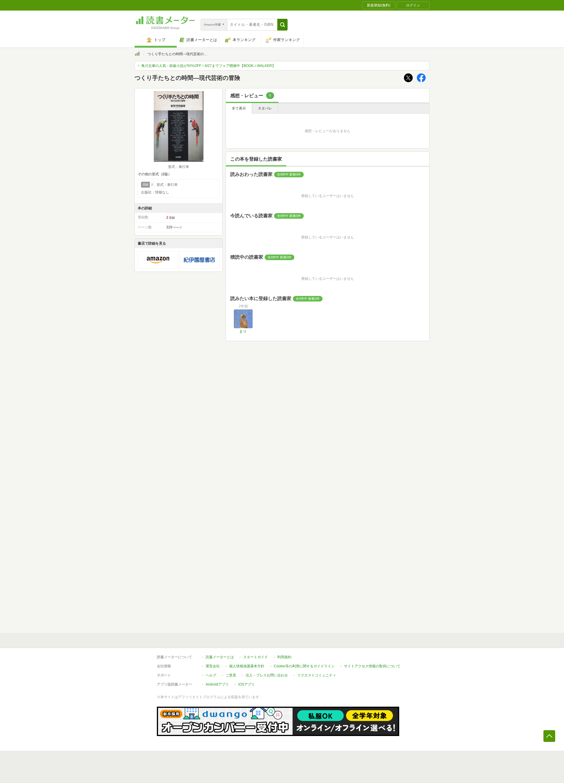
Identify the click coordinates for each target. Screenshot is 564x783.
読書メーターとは (220, 657)
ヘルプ (211, 675)
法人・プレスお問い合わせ (267, 675)
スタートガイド (255, 657)
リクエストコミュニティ (316, 675)
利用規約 (284, 657)
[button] (282, 25)
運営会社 (213, 666)
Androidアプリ (217, 684)
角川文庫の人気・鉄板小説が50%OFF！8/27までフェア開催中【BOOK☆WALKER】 (208, 66)
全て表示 (239, 108)
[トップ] (137, 55)
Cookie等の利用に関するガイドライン (304, 666)
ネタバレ (265, 108)
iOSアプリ (246, 684)
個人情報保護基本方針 (246, 666)
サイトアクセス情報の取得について (372, 666)
